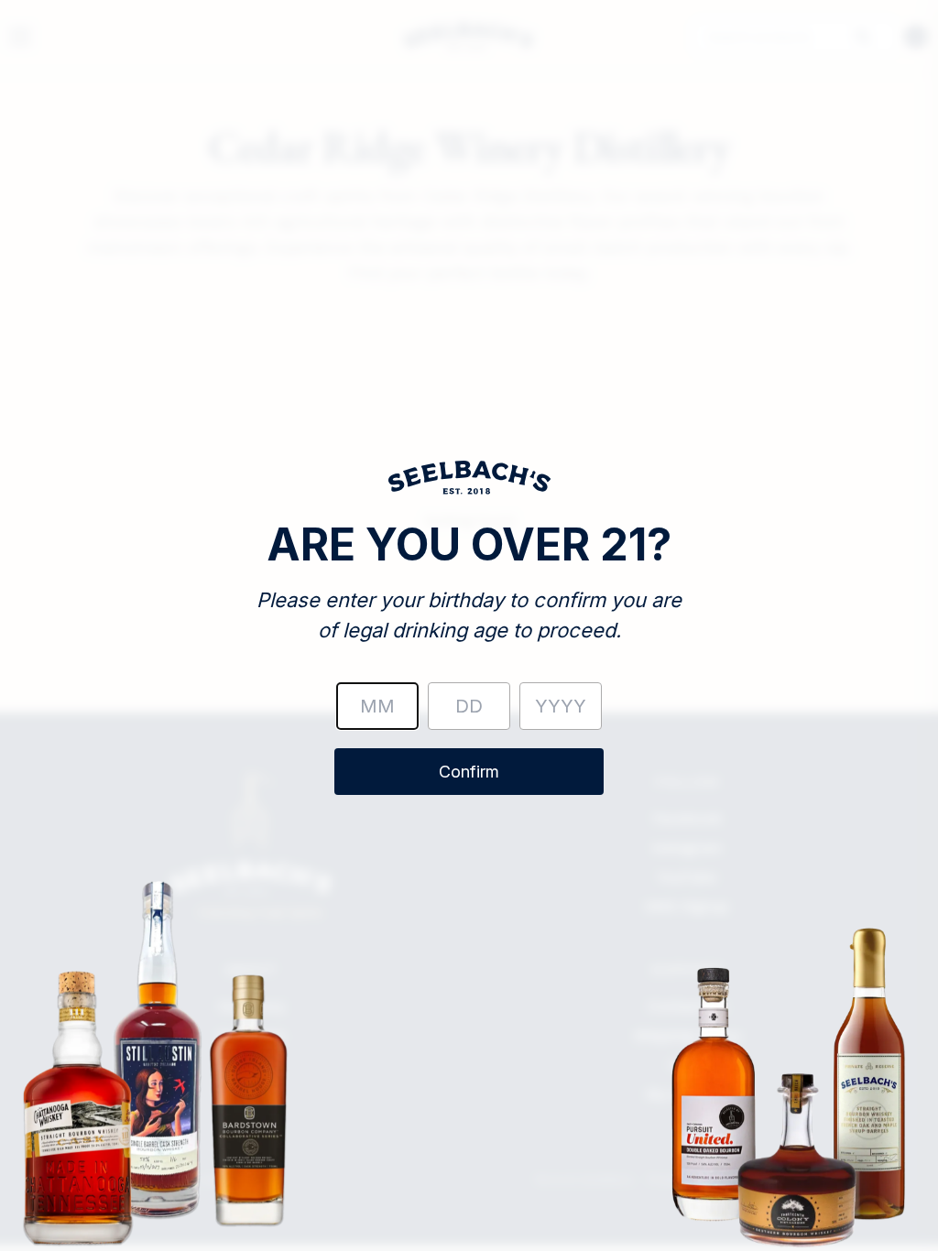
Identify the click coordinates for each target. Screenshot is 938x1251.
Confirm (469, 771)
